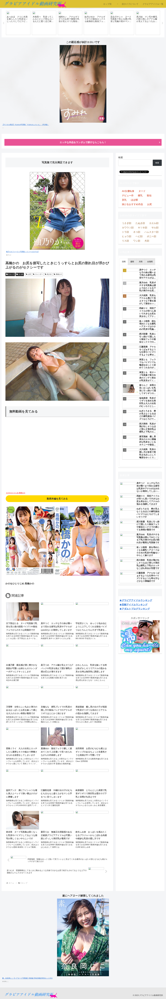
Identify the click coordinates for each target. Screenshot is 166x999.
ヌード (142, 191)
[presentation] (123, 261)
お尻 (29, 274)
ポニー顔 (151, 236)
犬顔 (146, 240)
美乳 (124, 200)
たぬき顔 (140, 223)
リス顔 (125, 240)
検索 (120, 157)
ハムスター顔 (151, 232)
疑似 (149, 195)
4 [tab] (87, 39)
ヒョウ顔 (126, 236)
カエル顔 (153, 223)
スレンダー (39, 274)
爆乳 (140, 195)
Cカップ (11, 274)
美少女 (49, 274)
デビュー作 (128, 195)
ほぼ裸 (134, 200)
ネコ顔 (20, 274)
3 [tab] (83, 39)
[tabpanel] (18, 23)
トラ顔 (125, 232)
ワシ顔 (136, 240)
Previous (3, 23)
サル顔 (154, 227)
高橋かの (59, 274)
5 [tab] (90, 39)
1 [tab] (75, 39)
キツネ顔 (142, 227)
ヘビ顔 (139, 236)
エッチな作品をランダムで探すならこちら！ (83, 142)
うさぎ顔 (126, 223)
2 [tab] (79, 39)
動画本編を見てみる (57, 498)
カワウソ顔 (128, 227)
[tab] (123, 261)
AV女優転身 (128, 191)
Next (162, 23)
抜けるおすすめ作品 (132, 204)
